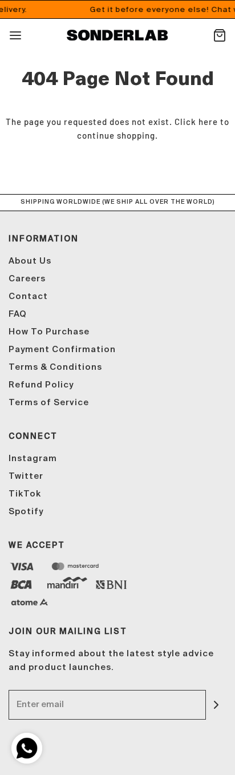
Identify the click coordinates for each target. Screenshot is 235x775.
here (208, 121)
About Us (30, 261)
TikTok (25, 494)
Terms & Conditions (55, 367)
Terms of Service (49, 402)
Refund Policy (41, 385)
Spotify (26, 511)
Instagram (33, 458)
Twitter (26, 476)
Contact (28, 296)
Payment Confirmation (62, 349)
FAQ (18, 314)
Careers (27, 279)
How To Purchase (49, 332)
